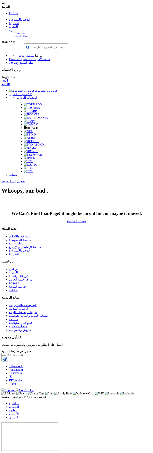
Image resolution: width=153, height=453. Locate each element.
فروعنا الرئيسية (18, 276)
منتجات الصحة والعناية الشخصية (29, 315)
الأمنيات (14, 413)
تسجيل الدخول (25, 55)
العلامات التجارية (26, 97)
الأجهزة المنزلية (18, 308)
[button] (80, 31)
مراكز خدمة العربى (20, 279)
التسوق (13, 417)
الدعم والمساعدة (19, 19)
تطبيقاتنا (14, 283)
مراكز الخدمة (21, 36)
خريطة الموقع (17, 286)
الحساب (14, 406)
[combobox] (46, 47)
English (13, 13)
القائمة (5, 84)
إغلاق (4, 80)
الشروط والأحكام (19, 236)
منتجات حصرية (18, 326)
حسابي (13, 174)
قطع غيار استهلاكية (20, 322)
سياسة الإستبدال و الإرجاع (25, 247)
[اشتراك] (4, 359)
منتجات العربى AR (20, 94)
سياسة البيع (16, 243)
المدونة (13, 26)
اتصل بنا (14, 23)
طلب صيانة (20, 33)
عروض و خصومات (46, 90)
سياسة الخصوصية (20, 239)
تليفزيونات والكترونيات (23, 305)
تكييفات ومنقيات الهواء (23, 312)
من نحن (13, 268)
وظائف (13, 290)
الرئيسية (14, 403)
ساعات (13, 319)
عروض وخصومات (20, 329)
